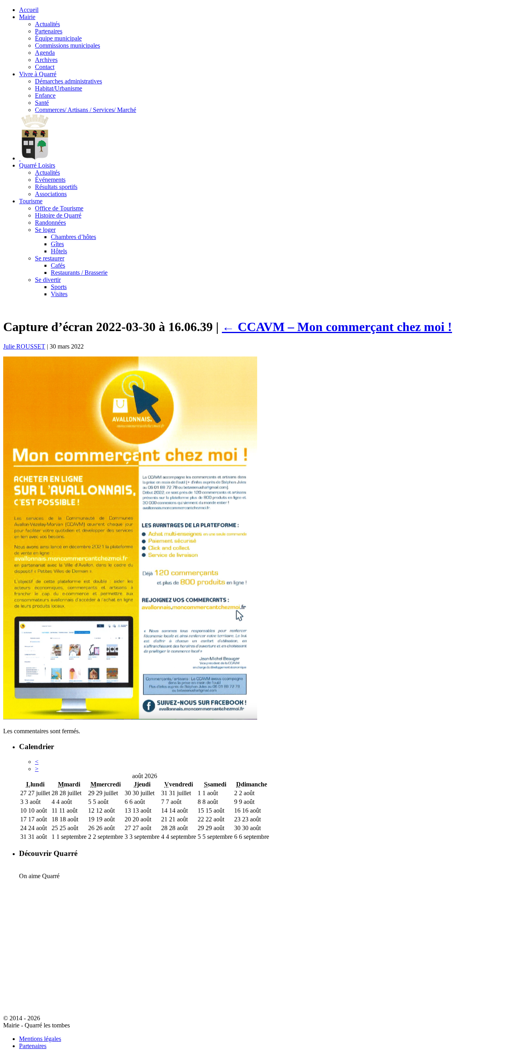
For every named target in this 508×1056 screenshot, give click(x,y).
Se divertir (48, 279)
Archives (46, 59)
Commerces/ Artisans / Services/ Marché (85, 109)
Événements (50, 179)
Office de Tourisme (59, 208)
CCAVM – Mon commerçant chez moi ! (337, 327)
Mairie (27, 16)
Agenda (45, 52)
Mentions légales (40, 1038)
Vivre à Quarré (37, 74)
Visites (59, 294)
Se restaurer (49, 258)
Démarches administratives (68, 81)
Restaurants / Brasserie (79, 272)
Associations (51, 194)
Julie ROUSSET (24, 346)
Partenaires (48, 31)
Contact (44, 67)
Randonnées (50, 222)
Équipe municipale (58, 38)
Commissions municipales (67, 45)
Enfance (45, 95)
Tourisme (30, 201)
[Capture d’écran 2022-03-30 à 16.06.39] (130, 717)
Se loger (45, 229)
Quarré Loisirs (37, 165)
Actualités (47, 24)
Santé (42, 102)
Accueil (28, 9)
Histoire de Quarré (58, 215)
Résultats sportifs (56, 186)
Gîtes (57, 244)
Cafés (58, 265)
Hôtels (59, 251)
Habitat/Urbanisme (58, 88)
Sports (59, 286)
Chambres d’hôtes (73, 236)
